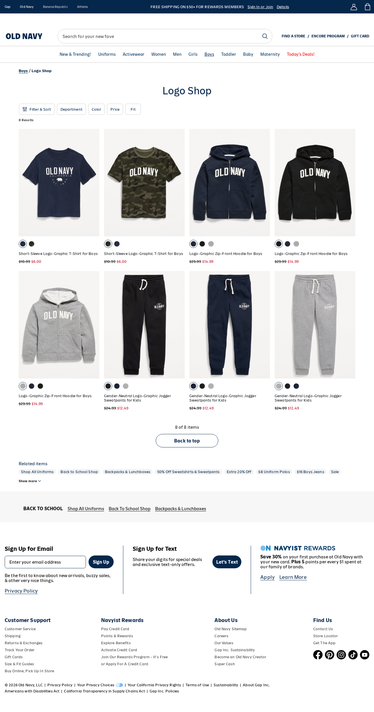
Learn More (293, 577)
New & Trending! (75, 54)
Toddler (228, 54)
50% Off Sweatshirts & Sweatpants (188, 472)
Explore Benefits (116, 643)
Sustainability (226, 685)
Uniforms (107, 54)
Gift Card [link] (360, 36)
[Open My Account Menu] (354, 6)
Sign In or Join (260, 7)
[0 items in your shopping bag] (367, 6)
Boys (209, 54)
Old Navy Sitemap (230, 629)
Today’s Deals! (301, 54)
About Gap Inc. (256, 685)
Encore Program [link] (328, 36)
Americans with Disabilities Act (32, 691)
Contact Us (323, 629)
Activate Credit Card (119, 650)
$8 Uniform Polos (274, 472)
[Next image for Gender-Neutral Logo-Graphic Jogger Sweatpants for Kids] (177, 324)
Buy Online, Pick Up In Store (29, 671)
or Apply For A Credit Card (124, 664)
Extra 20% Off (239, 472)
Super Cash (224, 664)
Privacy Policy (21, 591)
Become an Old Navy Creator (240, 657)
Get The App (324, 643)
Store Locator (325, 636)
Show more (28, 481)
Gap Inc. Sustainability (234, 650)
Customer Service (20, 629)
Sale (335, 472)
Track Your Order (19, 650)
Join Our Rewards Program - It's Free (134, 657)
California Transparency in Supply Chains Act (104, 691)
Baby (248, 54)
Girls (193, 54)
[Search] (265, 36)
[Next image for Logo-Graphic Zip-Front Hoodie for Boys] (92, 324)
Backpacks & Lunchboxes (127, 472)
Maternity (270, 54)
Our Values (223, 643)
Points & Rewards (117, 636)
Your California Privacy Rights (154, 685)
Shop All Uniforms (37, 472)
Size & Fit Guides (19, 664)
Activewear (133, 54)
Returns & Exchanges (23, 643)
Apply (267, 577)
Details (283, 7)
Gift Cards (13, 657)
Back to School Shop (79, 472)
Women (158, 54)
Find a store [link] (293, 36)
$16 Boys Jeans (310, 472)
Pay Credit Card (115, 629)
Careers (221, 636)
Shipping (12, 636)
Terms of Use (197, 685)
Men (177, 54)
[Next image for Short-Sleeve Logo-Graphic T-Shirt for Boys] (92, 182)
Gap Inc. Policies (164, 691)
